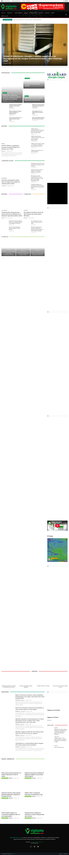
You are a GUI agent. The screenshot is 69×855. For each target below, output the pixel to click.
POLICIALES (56, 736)
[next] (65, 19)
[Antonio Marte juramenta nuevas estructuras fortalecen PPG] (34, 96)
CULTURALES (4, 210)
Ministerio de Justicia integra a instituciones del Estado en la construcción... (38, 106)
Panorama (5, 73)
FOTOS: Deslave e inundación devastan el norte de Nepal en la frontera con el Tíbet (10, 147)
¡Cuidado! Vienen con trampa (43, 685)
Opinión (34, 671)
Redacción (3, 151)
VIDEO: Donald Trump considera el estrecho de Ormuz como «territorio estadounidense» (37, 138)
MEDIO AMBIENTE (5, 778)
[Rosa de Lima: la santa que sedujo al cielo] (60, 679)
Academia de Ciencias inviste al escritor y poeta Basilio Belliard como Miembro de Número (15, 222)
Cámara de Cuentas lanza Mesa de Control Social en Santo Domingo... (15, 106)
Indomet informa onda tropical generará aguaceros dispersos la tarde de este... (10, 794)
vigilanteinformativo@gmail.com (37, 842)
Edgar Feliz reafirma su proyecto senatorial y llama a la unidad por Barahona (27, 19)
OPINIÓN (55, 745)
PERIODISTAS (4, 178)
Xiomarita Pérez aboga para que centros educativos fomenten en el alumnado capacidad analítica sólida (11, 214)
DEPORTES (8, 249)
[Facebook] (64, 1)
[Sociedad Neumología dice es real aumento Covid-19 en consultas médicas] (23, 247)
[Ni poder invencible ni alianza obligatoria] (26, 679)
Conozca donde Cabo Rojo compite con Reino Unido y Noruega (14, 228)
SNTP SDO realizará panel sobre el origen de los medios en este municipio (38, 165)
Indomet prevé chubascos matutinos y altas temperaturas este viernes (34, 814)
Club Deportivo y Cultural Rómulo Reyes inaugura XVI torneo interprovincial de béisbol (29, 744)
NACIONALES (27, 78)
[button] (66, 14)
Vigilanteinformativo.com (15, 837)
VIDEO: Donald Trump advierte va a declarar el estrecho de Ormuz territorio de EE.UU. (37, 145)
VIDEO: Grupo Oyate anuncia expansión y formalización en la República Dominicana (37, 253)
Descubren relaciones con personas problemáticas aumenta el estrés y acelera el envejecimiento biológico (37, 229)
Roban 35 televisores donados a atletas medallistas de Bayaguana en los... (15, 112)
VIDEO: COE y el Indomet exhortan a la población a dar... (34, 793)
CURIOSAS (26, 210)
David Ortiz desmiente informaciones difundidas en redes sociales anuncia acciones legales (29, 708)
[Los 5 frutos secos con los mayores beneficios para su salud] (27, 222)
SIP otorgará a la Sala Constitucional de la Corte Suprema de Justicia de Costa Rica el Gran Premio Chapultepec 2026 (37, 178)
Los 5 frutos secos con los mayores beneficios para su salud (36, 222)
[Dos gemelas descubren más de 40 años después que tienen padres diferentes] (34, 202)
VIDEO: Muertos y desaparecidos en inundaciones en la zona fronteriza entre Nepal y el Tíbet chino (37, 130)
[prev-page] (2, 258)
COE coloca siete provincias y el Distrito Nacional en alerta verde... (15, 119)
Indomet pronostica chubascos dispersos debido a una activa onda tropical (34, 774)
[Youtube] (67, 1)
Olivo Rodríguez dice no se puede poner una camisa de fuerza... (37, 112)
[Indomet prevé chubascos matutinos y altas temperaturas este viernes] (35, 806)
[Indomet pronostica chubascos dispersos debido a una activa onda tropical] (35, 766)
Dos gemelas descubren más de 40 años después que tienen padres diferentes (33, 214)
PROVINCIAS (37, 250)
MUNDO (3, 143)
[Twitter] (65, 1)
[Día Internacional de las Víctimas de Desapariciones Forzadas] (9, 679)
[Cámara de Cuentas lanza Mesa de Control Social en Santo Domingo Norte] (4, 106)
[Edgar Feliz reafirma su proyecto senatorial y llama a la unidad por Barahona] (12, 89)
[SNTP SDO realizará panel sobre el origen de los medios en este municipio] (27, 165)
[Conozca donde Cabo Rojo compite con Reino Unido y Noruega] (4, 228)
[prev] (63, 19)
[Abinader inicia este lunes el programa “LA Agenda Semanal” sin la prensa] (27, 171)
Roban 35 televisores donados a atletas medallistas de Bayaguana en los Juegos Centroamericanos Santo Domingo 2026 (29, 696)
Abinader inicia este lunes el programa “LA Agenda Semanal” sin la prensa (37, 171)
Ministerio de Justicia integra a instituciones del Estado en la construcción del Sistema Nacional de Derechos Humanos (60, 732)
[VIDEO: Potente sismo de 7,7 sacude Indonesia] (27, 151)
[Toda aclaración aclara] (50, 747)
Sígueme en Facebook (53, 710)
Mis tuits (49, 720)
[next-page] (4, 258)
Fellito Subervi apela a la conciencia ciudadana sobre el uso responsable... (10, 814)
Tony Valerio (3, 185)
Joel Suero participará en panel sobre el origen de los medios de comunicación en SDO (10, 181)
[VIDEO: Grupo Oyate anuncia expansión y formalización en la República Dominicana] (37, 247)
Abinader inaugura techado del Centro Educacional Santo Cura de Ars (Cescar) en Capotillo (29, 732)
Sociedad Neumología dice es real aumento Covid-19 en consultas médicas (23, 253)
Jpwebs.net (14, 853)
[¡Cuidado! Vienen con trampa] (43, 679)
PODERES (56, 727)
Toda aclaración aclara (59, 747)
